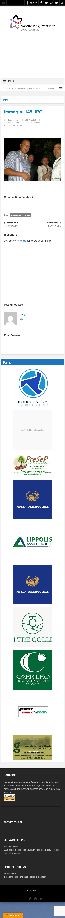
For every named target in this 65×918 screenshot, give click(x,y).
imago (23, 314)
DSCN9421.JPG (54, 224)
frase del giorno (10, 873)
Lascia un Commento (33, 122)
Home (5, 100)
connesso (21, 240)
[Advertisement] (32, 52)
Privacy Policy (32, 890)
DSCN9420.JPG (11, 224)
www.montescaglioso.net (20, 215)
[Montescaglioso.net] (32, 22)
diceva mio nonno (11, 846)
